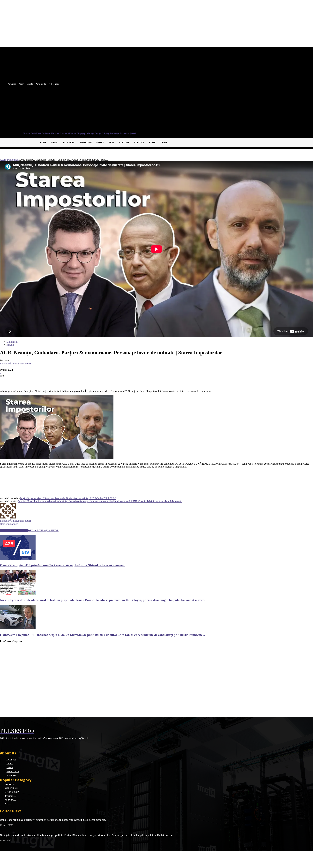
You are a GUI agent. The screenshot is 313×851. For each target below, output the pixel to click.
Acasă (3, 159)
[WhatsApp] (40, 380)
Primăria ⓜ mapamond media (15, 363)
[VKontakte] (19, 744)
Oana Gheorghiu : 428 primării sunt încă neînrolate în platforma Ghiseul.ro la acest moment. (62, 565)
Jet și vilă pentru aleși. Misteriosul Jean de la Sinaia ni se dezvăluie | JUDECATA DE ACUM (68, 498)
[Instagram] (8, 744)
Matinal (10, 344)
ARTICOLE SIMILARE (14, 530)
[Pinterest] (28, 380)
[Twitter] (147, 109)
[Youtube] (153, 109)
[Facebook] (141, 109)
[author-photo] (8, 517)
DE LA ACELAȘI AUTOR (43, 530)
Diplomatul (13, 159)
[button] (153, 117)
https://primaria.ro (9, 524)
